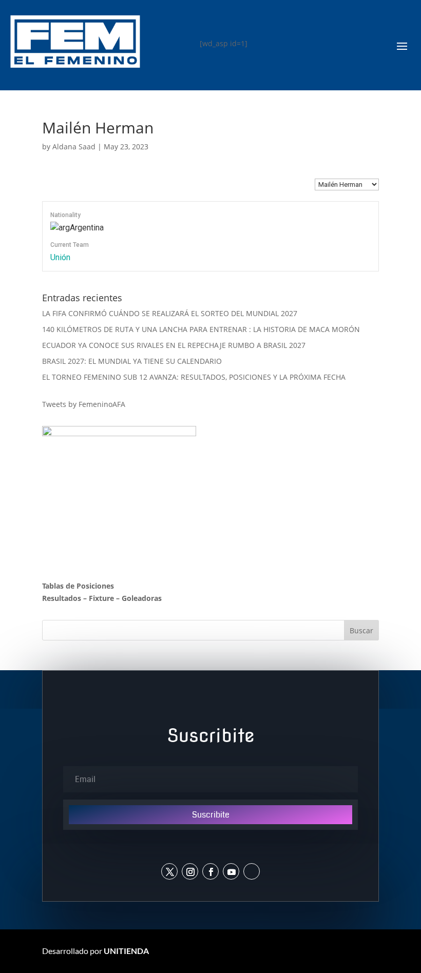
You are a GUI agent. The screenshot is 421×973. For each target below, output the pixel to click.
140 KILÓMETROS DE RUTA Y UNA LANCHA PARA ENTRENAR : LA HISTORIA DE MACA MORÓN (201, 329)
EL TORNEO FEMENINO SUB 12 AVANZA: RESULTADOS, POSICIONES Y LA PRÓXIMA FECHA (194, 377)
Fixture (101, 598)
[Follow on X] (169, 871)
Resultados (61, 598)
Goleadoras (142, 598)
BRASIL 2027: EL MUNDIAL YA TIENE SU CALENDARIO (132, 361)
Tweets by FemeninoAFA (83, 404)
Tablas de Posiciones (78, 586)
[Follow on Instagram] (190, 871)
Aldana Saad (73, 146)
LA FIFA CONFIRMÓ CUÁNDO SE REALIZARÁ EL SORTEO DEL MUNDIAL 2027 (169, 313)
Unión (60, 257)
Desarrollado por (95, 951)
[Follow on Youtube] (231, 871)
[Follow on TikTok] (251, 871)
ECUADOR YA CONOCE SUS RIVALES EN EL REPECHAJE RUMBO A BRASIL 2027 (173, 345)
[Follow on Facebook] (210, 871)
